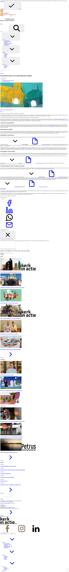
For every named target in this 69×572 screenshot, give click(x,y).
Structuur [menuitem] (5, 66)
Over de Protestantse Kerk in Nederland (8, 80)
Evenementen (6, 556)
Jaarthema (5, 557)
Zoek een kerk (6, 547)
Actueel (4, 52)
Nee (4, 230)
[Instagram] (22, 531)
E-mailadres (2, 253)
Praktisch (3, 542)
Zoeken (3, 570)
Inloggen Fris (2, 503)
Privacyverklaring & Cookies (10, 507)
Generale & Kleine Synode (6, 81)
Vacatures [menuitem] (5, 56)
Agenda (5, 555)
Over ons (4, 64)
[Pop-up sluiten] (7, 235)
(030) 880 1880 (2, 501)
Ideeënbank (6, 545)
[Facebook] (7, 531)
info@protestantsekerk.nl (9, 501)
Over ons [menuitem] (5, 65)
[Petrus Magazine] (16, 523)
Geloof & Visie (6, 568)
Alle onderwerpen (6, 543)
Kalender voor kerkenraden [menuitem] (8, 43)
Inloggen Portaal (7, 503)
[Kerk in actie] (7, 523)
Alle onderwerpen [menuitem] (6, 40)
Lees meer (2, 357)
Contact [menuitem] (5, 67)
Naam (1, 252)
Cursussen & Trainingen (7, 544)
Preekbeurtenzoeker (7, 546)
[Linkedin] (36, 531)
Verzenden (2, 254)
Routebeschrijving (3, 507)
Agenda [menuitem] (5, 53)
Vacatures (5, 559)
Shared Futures (43, 193)
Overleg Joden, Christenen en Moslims (6, 191)
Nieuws (5, 558)
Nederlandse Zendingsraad (52, 124)
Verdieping (2, 73)
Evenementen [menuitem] (6, 54)
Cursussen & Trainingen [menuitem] (7, 41)
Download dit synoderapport (46, 144)
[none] (35, 39)
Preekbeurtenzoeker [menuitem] (7, 44)
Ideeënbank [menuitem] (6, 42)
